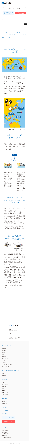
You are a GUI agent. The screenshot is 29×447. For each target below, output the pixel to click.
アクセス (4, 362)
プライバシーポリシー (7, 366)
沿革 (3, 388)
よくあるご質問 (9, 13)
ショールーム (6, 410)
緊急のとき (21, 13)
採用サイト (4, 401)
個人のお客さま (5, 18)
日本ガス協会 (5, 430)
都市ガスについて (13, 18)
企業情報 (4, 379)
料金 (3, 354)
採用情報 (4, 398)
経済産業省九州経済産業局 (5, 433)
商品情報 (4, 356)
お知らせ (4, 348)
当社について (5, 382)
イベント (4, 407)
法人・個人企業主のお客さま (10, 370)
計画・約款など (5, 394)
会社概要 (4, 386)
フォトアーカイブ (6, 392)
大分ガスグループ (6, 384)
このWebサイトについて (7, 364)
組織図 (3, 390)
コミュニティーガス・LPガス (8, 360)
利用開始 (4, 350)
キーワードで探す (15, 9)
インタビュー (5, 403)
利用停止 (4, 352)
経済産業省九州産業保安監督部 (6, 436)
